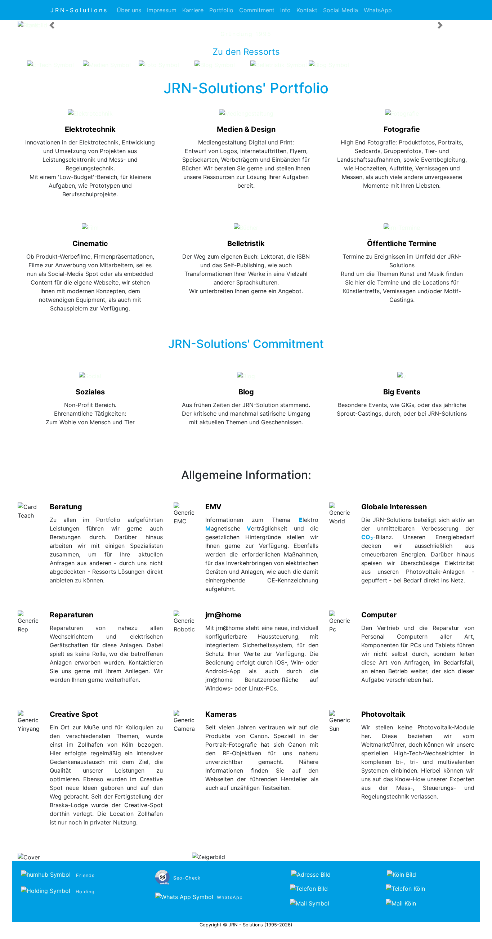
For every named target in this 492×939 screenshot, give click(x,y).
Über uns (129, 10)
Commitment (256, 10)
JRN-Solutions (79, 10)
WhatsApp (378, 10)
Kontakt (306, 10)
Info (285, 10)
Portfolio (221, 10)
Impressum (161, 10)
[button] (52, 25)
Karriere (192, 10)
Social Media (340, 10)
